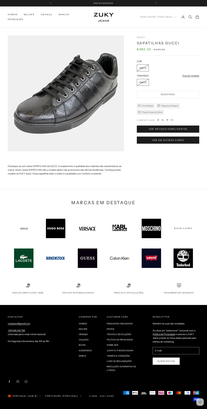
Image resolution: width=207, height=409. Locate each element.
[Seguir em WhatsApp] (26, 381)
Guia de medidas (190, 75)
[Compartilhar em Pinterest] (167, 120)
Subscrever (166, 361)
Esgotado (168, 94)
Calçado (84, 339)
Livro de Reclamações (119, 361)
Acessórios (85, 350)
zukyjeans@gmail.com (19, 323)
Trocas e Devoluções (119, 334)
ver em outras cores (168, 140)
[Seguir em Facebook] (9, 381)
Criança (46, 14)
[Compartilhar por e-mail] (171, 120)
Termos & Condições (118, 356)
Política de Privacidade (120, 339)
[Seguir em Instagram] (17, 381)
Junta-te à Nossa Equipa (120, 350)
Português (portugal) (156, 17)
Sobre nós (112, 345)
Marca (82, 356)
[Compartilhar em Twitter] (162, 120)
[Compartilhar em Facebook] (158, 120)
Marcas (64, 14)
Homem (12, 14)
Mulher (29, 14)
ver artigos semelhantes (168, 129)
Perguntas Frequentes (120, 323)
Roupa (82, 345)
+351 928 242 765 (16, 330)
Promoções (15, 19)
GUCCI (141, 37)
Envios (110, 329)
